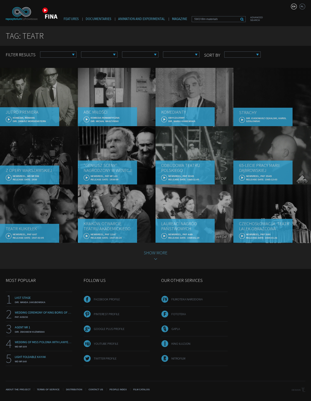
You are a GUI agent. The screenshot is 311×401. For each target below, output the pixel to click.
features (71, 19)
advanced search (256, 18)
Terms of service (48, 389)
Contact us (96, 389)
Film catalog (141, 389)
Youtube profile (106, 344)
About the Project (18, 389)
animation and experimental (141, 19)
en (293, 6)
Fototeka (178, 314)
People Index (118, 389)
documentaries (98, 19)
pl (302, 6)
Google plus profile (109, 329)
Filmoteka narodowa (187, 299)
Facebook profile (107, 299)
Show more (155, 252)
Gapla (175, 329)
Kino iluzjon (180, 344)
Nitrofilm (178, 358)
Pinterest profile (107, 314)
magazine (179, 19)
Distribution (74, 389)
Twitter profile (105, 358)
